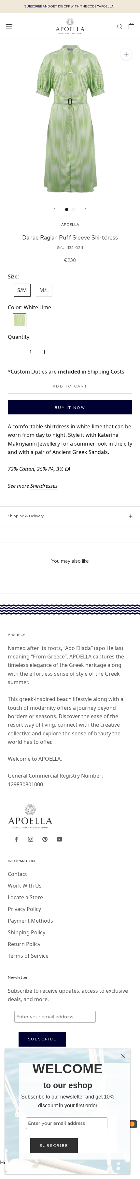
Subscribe (54, 1145)
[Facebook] (16, 838)
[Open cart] (131, 26)
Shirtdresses (44, 485)
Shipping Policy (26, 932)
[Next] (86, 209)
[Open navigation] (9, 26)
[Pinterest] (45, 838)
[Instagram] (30, 838)
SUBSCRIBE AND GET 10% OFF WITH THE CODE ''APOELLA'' (70, 6)
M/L (44, 290)
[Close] (122, 1055)
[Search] (120, 26)
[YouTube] (59, 838)
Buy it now (70, 407)
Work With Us (25, 885)
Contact (17, 874)
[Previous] (54, 209)
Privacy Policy (24, 909)
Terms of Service (28, 955)
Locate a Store (25, 897)
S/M (22, 290)
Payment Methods (30, 920)
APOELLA (70, 224)
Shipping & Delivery (26, 516)
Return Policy (24, 944)
